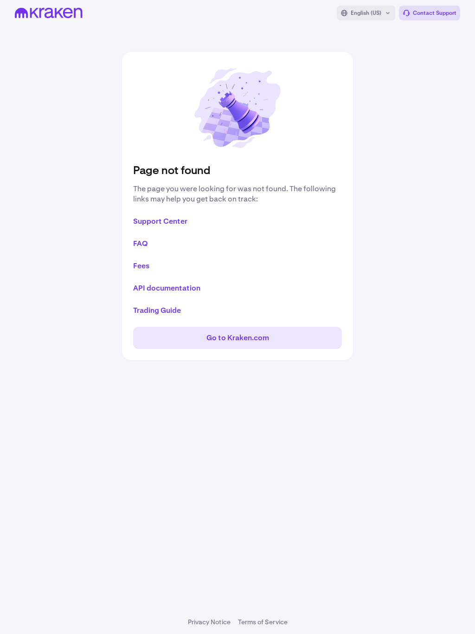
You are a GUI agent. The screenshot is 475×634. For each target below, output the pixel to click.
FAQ (140, 243)
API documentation (166, 288)
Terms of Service (263, 622)
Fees (141, 266)
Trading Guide (157, 310)
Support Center (160, 221)
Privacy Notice (209, 622)
